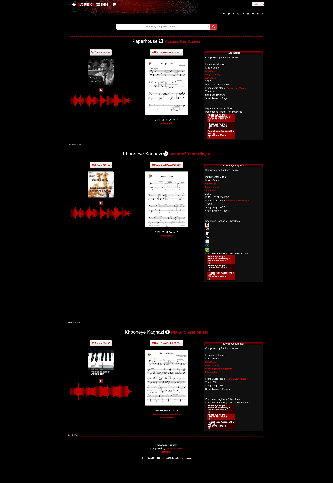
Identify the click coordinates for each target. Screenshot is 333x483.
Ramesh (166, 451)
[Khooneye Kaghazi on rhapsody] (233, 246)
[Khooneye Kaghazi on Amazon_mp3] (233, 225)
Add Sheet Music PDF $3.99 (168, 52)
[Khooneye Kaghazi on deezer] (233, 229)
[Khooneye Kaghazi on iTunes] (233, 233)
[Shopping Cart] (114, 4)
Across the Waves (183, 41)
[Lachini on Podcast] (258, 14)
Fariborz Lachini (174, 448)
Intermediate (166, 417)
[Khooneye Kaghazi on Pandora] (233, 241)
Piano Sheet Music (189, 332)
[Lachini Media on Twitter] (233, 14)
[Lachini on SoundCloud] (253, 14)
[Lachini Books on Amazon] (262, 14)
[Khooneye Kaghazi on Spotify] (233, 250)
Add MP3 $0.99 (103, 52)
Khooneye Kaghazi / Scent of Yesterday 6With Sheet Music (219, 117)
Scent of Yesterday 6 (189, 154)
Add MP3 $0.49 (103, 343)
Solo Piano (210, 71)
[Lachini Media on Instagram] (238, 14)
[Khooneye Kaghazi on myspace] (233, 237)
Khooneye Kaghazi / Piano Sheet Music (218, 125)
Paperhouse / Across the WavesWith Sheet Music (221, 133)
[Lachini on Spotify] (248, 14)
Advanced (166, 123)
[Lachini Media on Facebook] (229, 14)
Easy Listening (212, 74)
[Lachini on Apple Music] (224, 14)
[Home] (74, 4)
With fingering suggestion (166, 414)
